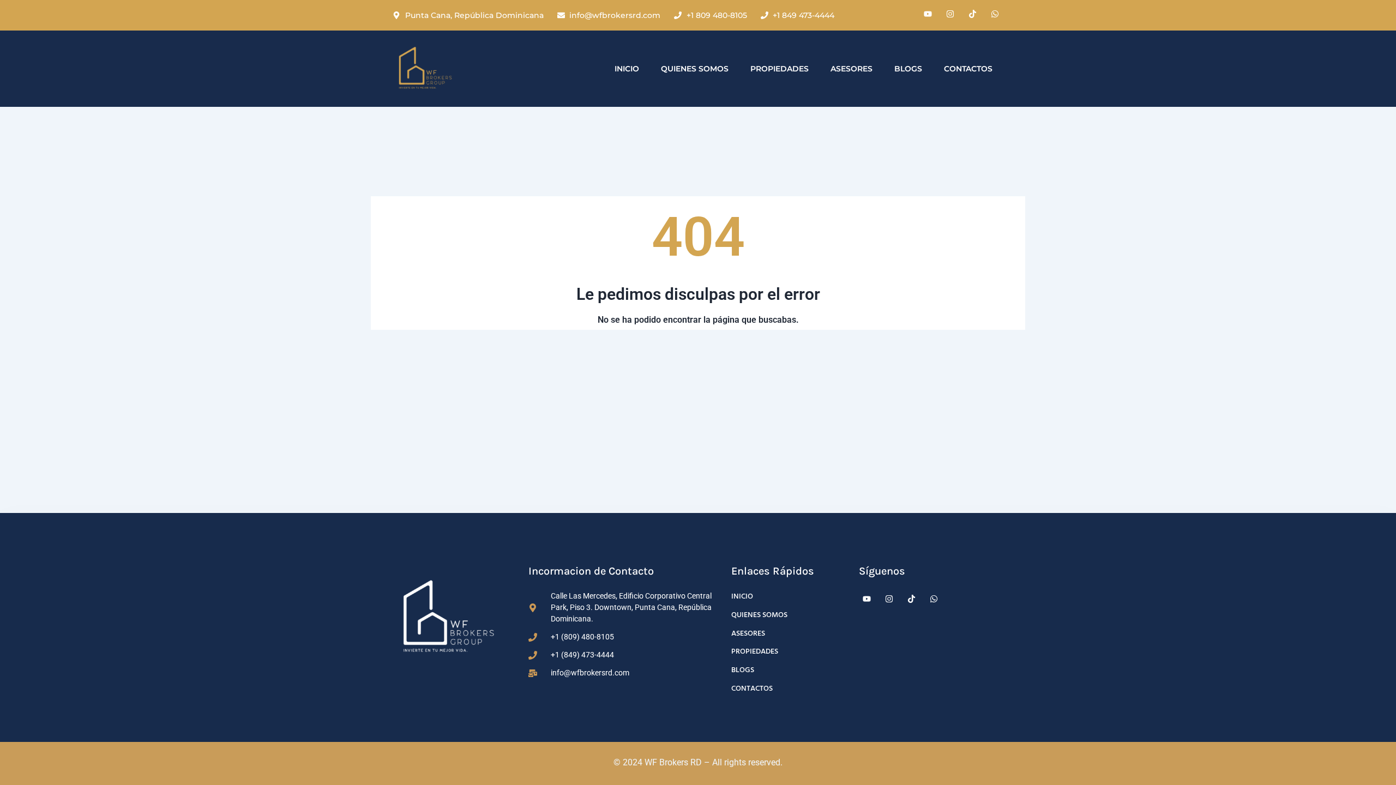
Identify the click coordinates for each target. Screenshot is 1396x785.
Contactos (968, 69)
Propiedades (779, 69)
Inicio (627, 69)
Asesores (851, 69)
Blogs (908, 69)
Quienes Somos (695, 69)
